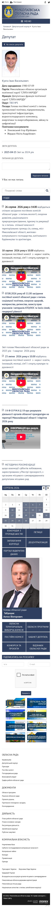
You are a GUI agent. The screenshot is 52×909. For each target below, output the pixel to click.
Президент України (9, 869)
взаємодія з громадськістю (14, 532)
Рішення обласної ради (10, 796)
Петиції (38, 532)
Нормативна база (8, 844)
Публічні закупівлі (8, 832)
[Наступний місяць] (48, 488)
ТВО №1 (13, 102)
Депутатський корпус (10, 763)
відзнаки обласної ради (38, 647)
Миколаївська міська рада (11, 884)
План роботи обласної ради (12, 818)
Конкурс (5, 855)
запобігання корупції (14, 542)
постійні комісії (14, 636)
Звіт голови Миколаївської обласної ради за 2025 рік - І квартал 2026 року (25, 349)
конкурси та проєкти (14, 647)
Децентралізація (38, 542)
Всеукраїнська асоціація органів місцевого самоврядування (24, 876)
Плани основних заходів (11, 822)
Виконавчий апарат (9, 777)
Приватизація (7, 858)
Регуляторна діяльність (10, 825)
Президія (5, 766)
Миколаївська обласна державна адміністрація (19, 880)
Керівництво (6, 760)
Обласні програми (9, 792)
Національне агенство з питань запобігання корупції (21, 887)
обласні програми (38, 626)
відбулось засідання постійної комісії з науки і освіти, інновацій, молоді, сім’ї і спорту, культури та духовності (26, 362)
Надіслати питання (40, 175)
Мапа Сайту (7, 898)
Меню (27, 21)
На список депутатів (14, 44)
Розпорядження (8, 806)
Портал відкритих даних (14, 552)
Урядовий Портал (8, 873)
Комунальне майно (9, 851)
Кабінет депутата (38, 636)
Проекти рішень (8, 799)
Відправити (26, 693)
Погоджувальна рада (10, 773)
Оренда (5, 861)
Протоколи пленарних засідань (14, 803)
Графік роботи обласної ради (13, 780)
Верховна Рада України (27, 869)
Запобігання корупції (10, 829)
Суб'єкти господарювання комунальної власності (20, 848)
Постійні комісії (8, 770)
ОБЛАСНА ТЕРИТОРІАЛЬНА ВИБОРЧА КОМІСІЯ (14, 627)
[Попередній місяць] (44, 488)
